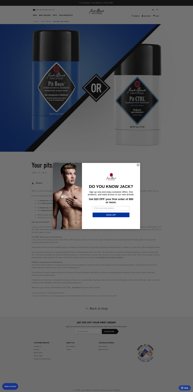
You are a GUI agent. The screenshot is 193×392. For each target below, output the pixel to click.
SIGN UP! (111, 215)
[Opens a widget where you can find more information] (184, 388)
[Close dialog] (138, 165)
